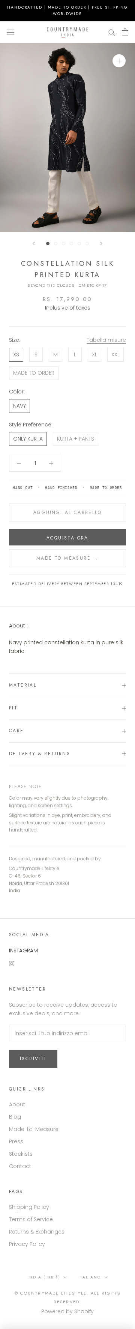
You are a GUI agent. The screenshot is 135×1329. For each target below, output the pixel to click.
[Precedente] (34, 243)
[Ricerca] (111, 32)
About (17, 1104)
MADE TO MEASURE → (67, 558)
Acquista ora (67, 538)
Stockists (21, 1154)
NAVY (19, 406)
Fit (13, 708)
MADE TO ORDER (33, 373)
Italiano (89, 1277)
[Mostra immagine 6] (87, 243)
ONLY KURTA (28, 439)
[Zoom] (119, 60)
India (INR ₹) (43, 1277)
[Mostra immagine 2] (55, 243)
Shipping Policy (29, 1207)
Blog (15, 1116)
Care (16, 730)
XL (94, 354)
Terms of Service (31, 1219)
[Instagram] (11, 963)
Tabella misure (106, 340)
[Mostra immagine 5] (79, 243)
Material (22, 685)
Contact (20, 1166)
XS (16, 354)
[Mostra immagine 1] (48, 243)
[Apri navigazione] (10, 32)
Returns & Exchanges (36, 1231)
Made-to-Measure (33, 1129)
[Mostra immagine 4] (71, 243)
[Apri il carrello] (125, 32)
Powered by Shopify (67, 1311)
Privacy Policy (27, 1244)
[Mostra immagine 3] (63, 243)
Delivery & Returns (39, 753)
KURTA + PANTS (75, 439)
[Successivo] (101, 243)
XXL (115, 354)
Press (16, 1141)
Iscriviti (33, 1058)
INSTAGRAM (23, 950)
